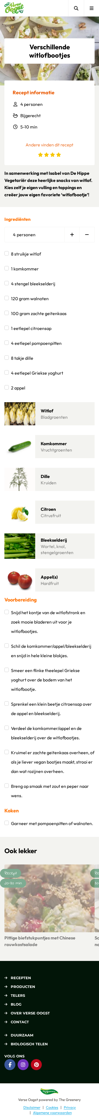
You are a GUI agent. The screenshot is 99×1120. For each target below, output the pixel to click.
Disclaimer (31, 1107)
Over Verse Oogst (30, 1013)
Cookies (52, 1107)
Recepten (21, 978)
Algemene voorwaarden (52, 1112)
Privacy (70, 1107)
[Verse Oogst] (14, 8)
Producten (23, 986)
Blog (16, 1004)
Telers (18, 995)
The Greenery (70, 1099)
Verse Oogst (28, 1099)
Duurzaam (22, 1035)
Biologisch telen (29, 1044)
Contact (20, 1022)
